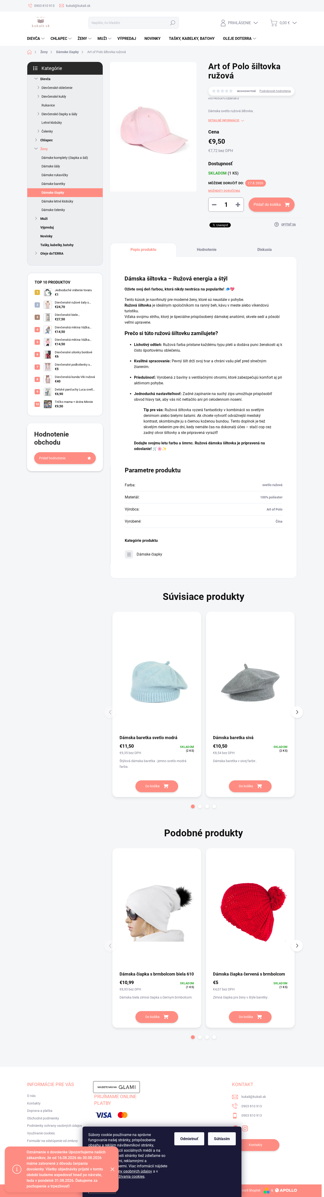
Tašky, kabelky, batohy (57, 245)
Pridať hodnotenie (52, 458)
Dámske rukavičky (55, 175)
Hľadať (172, 23)
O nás (31, 1096)
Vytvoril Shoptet (248, 1190)
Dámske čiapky (53, 192)
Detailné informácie (223, 120)
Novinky (46, 236)
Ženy (44, 149)
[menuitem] (36, 39)
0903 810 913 (251, 1106)
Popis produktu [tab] (143, 249)
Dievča (45, 79)
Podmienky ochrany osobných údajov (54, 1126)
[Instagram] (245, 1127)
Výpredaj (47, 227)
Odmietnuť (189, 1139)
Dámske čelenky (53, 210)
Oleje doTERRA (51, 253)
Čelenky (47, 131)
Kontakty (34, 1103)
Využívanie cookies (41, 1133)
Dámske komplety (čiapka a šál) (65, 158)
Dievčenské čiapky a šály (59, 114)
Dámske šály (51, 166)
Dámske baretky (53, 184)
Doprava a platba (39, 1111)
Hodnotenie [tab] (207, 249)
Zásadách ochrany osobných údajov (121, 1171)
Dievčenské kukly (54, 96)
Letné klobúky (52, 122)
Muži (44, 219)
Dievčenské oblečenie (57, 88)
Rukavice (48, 105)
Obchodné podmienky (43, 1118)
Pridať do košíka (267, 204)
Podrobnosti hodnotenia (275, 91)
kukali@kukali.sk (253, 1097)
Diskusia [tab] (264, 249)
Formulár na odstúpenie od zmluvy (52, 1141)
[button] (192, 806)
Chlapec (46, 140)
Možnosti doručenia (224, 191)
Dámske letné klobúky (57, 201)
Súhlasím (222, 1139)
